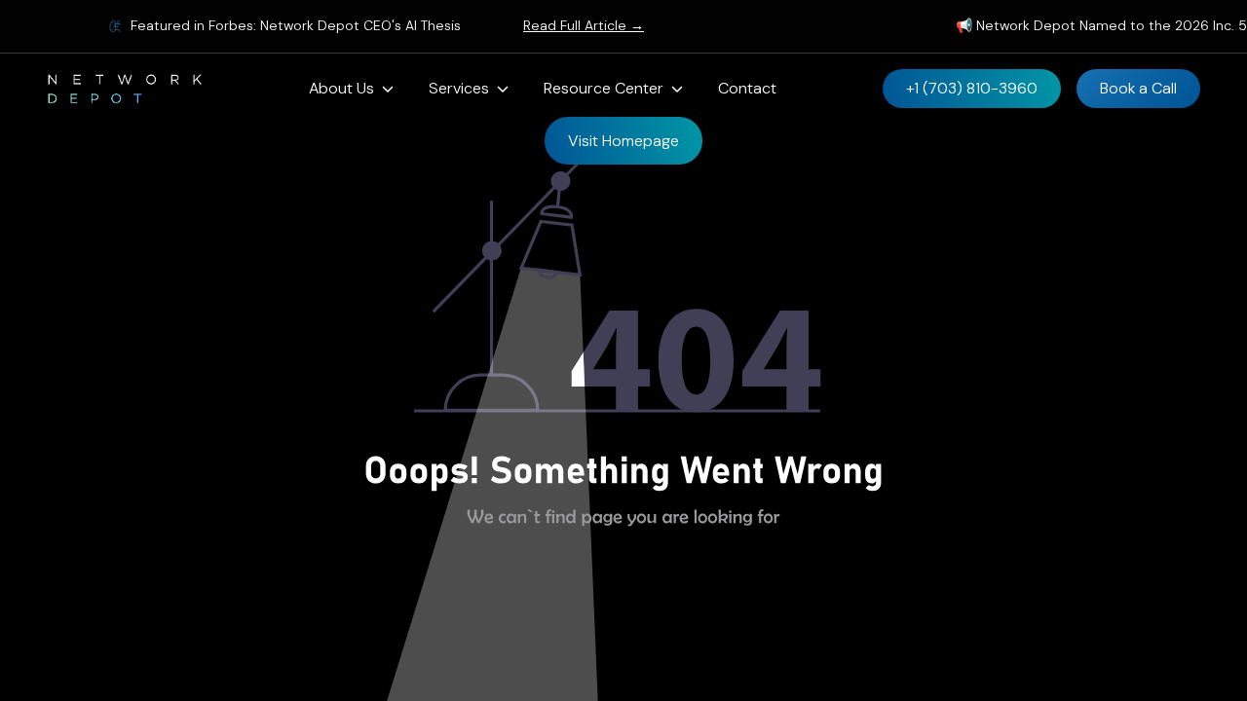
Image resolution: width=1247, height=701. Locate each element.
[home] (125, 88)
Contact (747, 88)
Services (459, 88)
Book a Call (1138, 88)
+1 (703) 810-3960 (972, 88)
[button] (351, 88)
